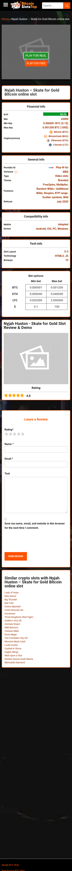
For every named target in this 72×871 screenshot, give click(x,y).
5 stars (23, 434)
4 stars (19, 434)
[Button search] (66, 5)
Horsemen (10, 613)
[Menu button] (6, 4)
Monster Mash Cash (15, 641)
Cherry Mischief (13, 606)
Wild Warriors (11, 627)
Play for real (36, 55)
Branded (63, 180)
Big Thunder (11, 599)
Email (9, 458)
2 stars (11, 434)
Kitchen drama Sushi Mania (19, 659)
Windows (62, 228)
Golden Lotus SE (13, 620)
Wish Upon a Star (13, 655)
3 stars (15, 434)
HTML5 (59, 255)
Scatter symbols (52, 197)
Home (5, 19)
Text (7, 473)
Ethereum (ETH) (59, 140)
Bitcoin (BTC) (61, 132)
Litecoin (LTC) (60, 144)
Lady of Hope (11, 592)
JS (66, 255)
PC (54, 228)
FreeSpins (49, 184)
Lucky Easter (11, 645)
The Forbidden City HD (16, 638)
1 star (7, 434)
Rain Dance (10, 596)
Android (41, 228)
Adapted (63, 224)
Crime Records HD (14, 610)
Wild (65, 197)
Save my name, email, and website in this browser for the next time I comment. (35, 525)
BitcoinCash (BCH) (58, 136)
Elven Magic (11, 634)
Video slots (61, 176)
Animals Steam (12, 624)
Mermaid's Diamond (15, 662)
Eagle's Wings (11, 652)
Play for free (36, 63)
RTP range (61, 193)
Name (9, 444)
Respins (49, 193)
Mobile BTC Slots (10, 865)
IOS (49, 228)
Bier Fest (9, 603)
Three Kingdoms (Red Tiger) (19, 617)
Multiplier (62, 184)
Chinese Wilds (12, 631)
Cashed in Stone (13, 648)
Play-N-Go (61, 167)
